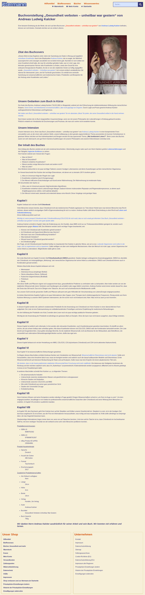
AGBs (5, 574)
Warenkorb (7, 549)
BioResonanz (8, 543)
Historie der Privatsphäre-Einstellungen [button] (18, 587)
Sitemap (78, 549)
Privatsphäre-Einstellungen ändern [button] (16, 584)
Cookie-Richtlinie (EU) (83, 556)
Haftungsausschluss (82, 553)
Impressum (7, 577)
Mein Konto (7, 556)
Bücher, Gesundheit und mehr (14, 546)
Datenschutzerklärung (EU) (84, 560)
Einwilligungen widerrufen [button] (13, 591)
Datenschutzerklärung (83, 546)
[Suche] (140, 4)
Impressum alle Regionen (84, 563)
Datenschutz (8, 570)
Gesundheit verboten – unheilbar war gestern (81, 26)
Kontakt (78, 539)
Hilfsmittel (7, 539)
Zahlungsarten (8, 563)
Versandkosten (9, 560)
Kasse (5, 553)
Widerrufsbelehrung (10, 567)
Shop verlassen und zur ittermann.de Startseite (20, 581)
